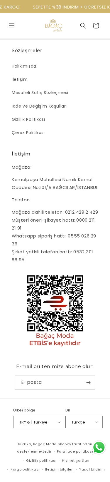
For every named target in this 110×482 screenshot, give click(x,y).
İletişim (20, 79)
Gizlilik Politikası (28, 119)
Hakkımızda (24, 66)
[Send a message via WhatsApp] (99, 447)
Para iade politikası (75, 451)
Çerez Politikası (28, 132)
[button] (11, 25)
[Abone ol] (88, 382)
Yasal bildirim (92, 469)
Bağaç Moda (45, 444)
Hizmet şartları (75, 460)
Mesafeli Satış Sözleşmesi (40, 93)
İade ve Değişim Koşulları (39, 106)
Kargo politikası (25, 469)
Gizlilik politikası (41, 460)
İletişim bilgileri (59, 469)
